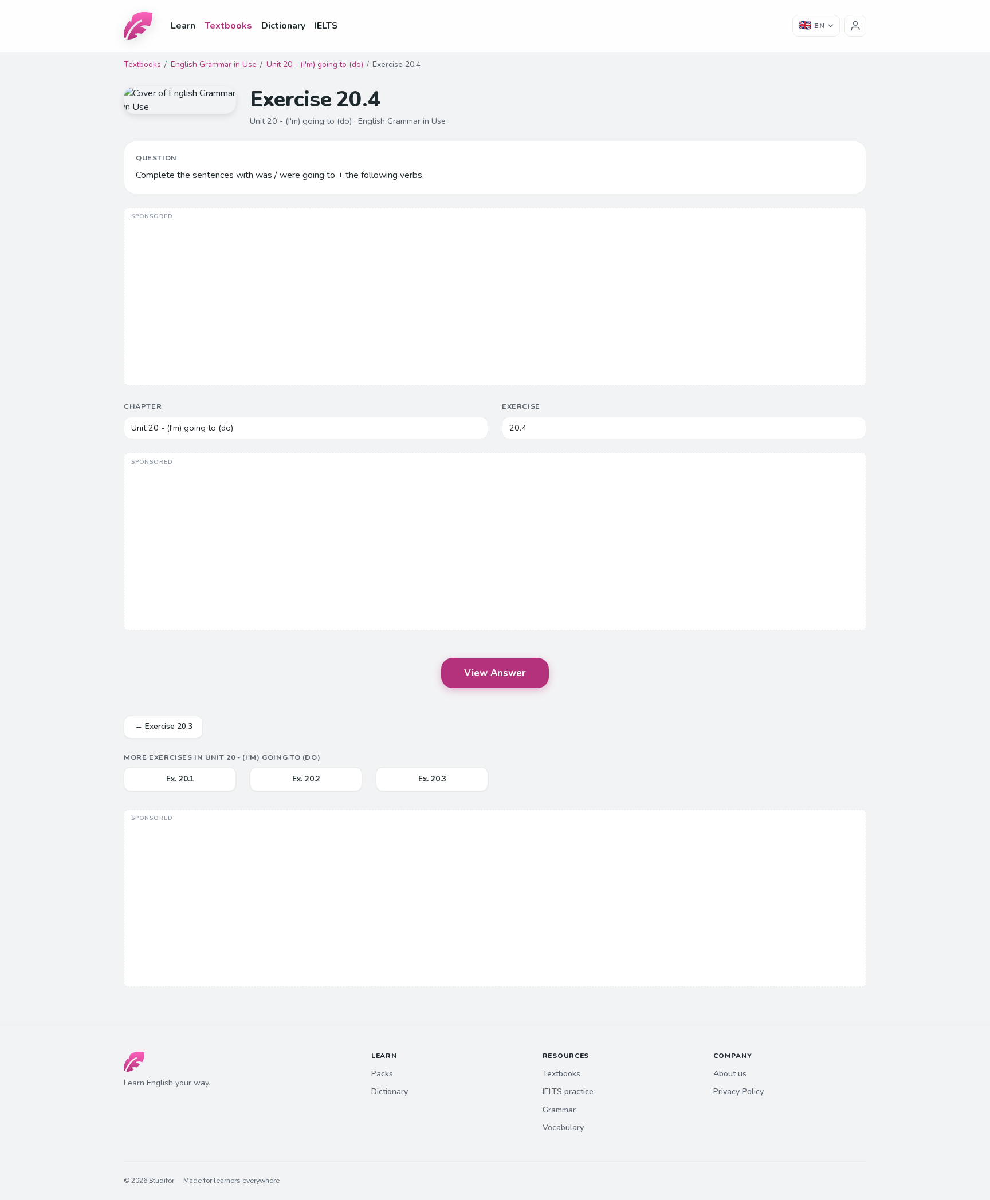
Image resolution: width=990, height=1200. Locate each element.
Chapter (143, 406)
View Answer (495, 673)
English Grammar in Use (214, 64)
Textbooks (228, 25)
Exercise (521, 406)
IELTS (326, 25)
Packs (382, 1073)
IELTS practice (568, 1091)
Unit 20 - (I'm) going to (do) (314, 64)
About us (730, 1073)
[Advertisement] (495, 298)
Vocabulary (563, 1127)
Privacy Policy (738, 1091)
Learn (183, 25)
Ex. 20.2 (306, 778)
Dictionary (283, 25)
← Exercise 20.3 (163, 726)
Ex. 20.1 (180, 778)
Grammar (559, 1109)
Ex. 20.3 (432, 778)
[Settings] (855, 26)
